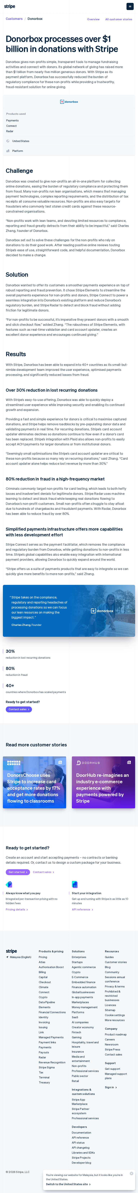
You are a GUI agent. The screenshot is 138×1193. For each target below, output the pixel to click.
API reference (81, 909)
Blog (108, 967)
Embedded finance (83, 982)
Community (112, 972)
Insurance (78, 1051)
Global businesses (83, 992)
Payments (45, 1047)
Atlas (42, 962)
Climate (43, 987)
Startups (77, 962)
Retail (75, 1081)
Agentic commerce (84, 967)
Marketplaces (80, 1002)
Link (41, 1032)
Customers (14, 18)
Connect (44, 992)
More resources (115, 1020)
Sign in (109, 1087)
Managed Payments (51, 1037)
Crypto (43, 997)
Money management (85, 1007)
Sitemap (110, 1010)
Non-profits (79, 1066)
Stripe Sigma (47, 1067)
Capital (43, 977)
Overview (93, 19)
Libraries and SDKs (83, 1152)
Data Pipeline (47, 1002)
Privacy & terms (115, 986)
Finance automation (84, 987)
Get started (17, 872)
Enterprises (79, 957)
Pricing (43, 957)
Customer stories (116, 962)
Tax (41, 1072)
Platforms (78, 1012)
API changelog (81, 1147)
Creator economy (83, 1027)
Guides (109, 957)
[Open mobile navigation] (130, 6)
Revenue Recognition (52, 1062)
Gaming (76, 1037)
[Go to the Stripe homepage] (10, 951)
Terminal (44, 1077)
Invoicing (44, 1022)
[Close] (131, 1174)
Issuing (43, 1027)
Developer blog (81, 1162)
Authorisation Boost (51, 967)
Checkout (45, 982)
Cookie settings (115, 1015)
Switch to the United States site (67, 1184)
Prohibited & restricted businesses (112, 996)
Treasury (44, 1082)
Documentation (81, 1132)
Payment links (47, 1042)
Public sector (80, 1076)
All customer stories (118, 19)
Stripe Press (112, 1049)
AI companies (80, 1022)
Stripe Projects (81, 1157)
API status (78, 1142)
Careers (110, 1039)
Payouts (44, 1052)
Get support (112, 1069)
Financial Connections (52, 1012)
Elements (45, 1007)
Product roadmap (116, 1034)
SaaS (75, 1017)
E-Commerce (80, 977)
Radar (42, 1057)
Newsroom (112, 1044)
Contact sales (18, 709)
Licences (110, 1005)
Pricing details (15, 909)
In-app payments (82, 997)
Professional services (85, 1071)
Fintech (76, 1032)
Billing (42, 972)
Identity (44, 1017)
